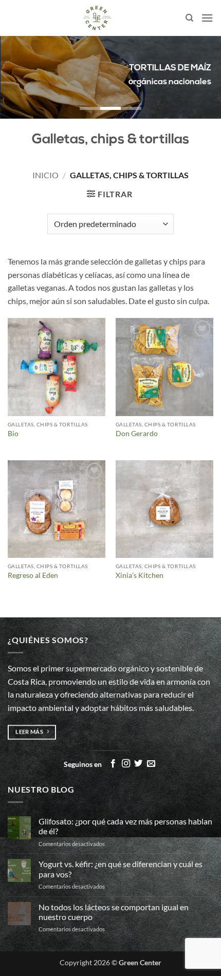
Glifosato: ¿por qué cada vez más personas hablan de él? (125, 826)
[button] (207, 17)
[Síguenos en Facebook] (113, 763)
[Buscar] (189, 18)
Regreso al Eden (33, 575)
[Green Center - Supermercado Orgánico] (96, 18)
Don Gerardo (137, 433)
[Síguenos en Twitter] (138, 763)
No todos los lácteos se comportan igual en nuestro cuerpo (114, 912)
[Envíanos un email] (151, 763)
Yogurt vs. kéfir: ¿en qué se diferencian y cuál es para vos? (120, 868)
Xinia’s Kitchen (139, 575)
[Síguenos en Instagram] (126, 763)
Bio (13, 433)
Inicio (45, 175)
